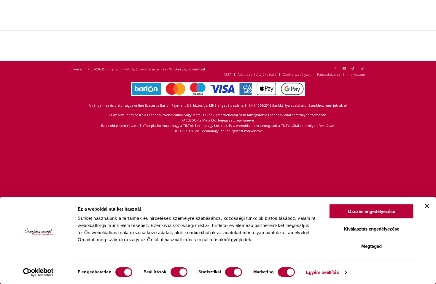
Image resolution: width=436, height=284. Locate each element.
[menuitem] (227, 74)
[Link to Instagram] (361, 68)
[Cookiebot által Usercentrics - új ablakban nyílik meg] (38, 272)
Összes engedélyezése (371, 211)
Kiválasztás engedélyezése (371, 228)
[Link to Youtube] (344, 68)
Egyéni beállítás (322, 272)
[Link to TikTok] (353, 68)
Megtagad (371, 246)
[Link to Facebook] (335, 68)
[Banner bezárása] (427, 206)
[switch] (179, 272)
